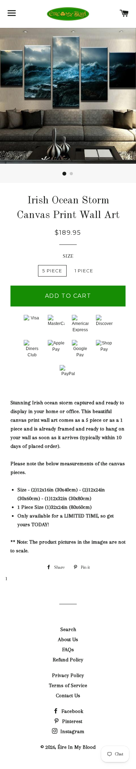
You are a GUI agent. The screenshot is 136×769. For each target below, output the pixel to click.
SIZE (68, 256)
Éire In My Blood (77, 747)
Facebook (71, 711)
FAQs (68, 649)
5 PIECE (52, 270)
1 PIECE (84, 270)
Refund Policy (68, 660)
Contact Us (68, 695)
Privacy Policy (68, 675)
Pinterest (71, 721)
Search (68, 629)
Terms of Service (68, 685)
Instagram (71, 731)
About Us (68, 639)
